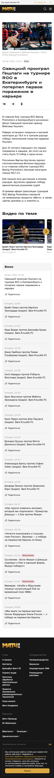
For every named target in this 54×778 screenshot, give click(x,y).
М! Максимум (9, 723)
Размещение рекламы (35, 674)
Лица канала (8, 701)
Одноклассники (10, 736)
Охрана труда (9, 672)
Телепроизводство (39, 659)
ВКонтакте (7, 731)
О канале (7, 659)
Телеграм (21, 731)
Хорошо (27, 771)
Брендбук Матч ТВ (11, 668)
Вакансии (34, 664)
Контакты (7, 664)
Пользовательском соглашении (19, 759)
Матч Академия (10, 705)
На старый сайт (40, 2)
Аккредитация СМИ (39, 668)
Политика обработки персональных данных (9, 681)
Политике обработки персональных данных (24, 756)
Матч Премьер (9, 718)
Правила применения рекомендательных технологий (12, 693)
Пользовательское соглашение (14, 744)
